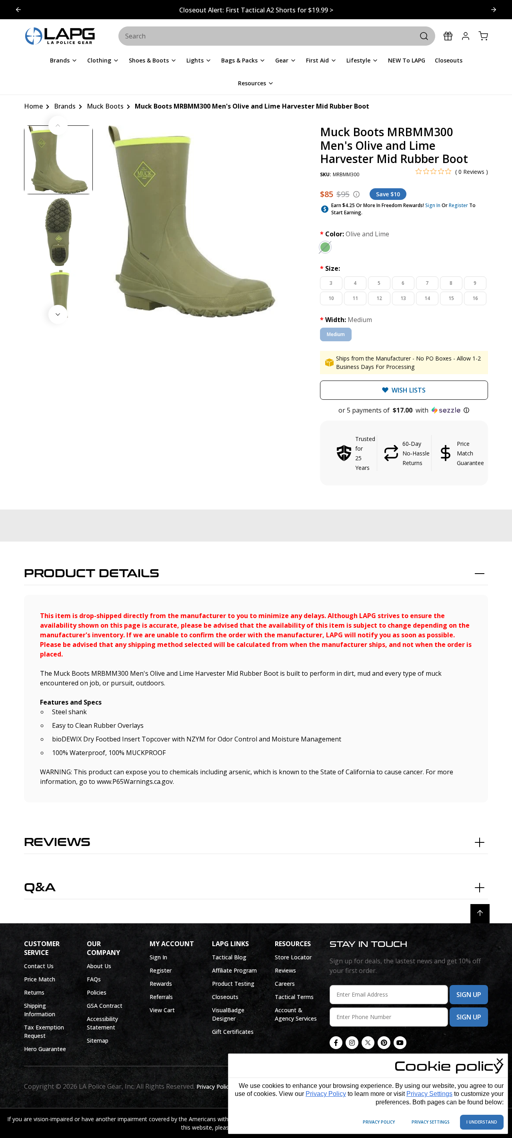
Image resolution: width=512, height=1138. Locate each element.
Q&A (40, 887)
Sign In (432, 205)
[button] (404, 410)
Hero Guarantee (45, 1049)
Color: (354, 234)
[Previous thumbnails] (58, 125)
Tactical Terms (294, 997)
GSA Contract (104, 1005)
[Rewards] (448, 36)
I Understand (481, 1122)
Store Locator (293, 957)
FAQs (94, 979)
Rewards (161, 983)
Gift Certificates (233, 1031)
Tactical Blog (229, 957)
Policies (96, 992)
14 (427, 298)
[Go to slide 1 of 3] (493, 9)
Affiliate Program (234, 970)
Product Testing (233, 983)
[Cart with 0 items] (483, 36)
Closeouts (225, 997)
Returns (34, 992)
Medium (336, 334)
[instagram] (352, 1042)
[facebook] (336, 1042)
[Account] (465, 36)
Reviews (57, 842)
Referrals (161, 997)
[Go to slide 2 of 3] (18, 9)
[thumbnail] (58, 160)
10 (331, 298)
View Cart (162, 1010)
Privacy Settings (429, 1093)
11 (355, 298)
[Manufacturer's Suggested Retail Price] (356, 194)
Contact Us (39, 966)
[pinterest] (384, 1042)
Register (458, 205)
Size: (330, 268)
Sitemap (97, 1040)
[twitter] (368, 1042)
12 (379, 298)
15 (451, 298)
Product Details (91, 573)
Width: (346, 319)
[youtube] (400, 1042)
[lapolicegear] (60, 36)
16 (475, 298)
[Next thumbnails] (58, 314)
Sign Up (468, 994)
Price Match (39, 979)
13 (403, 298)
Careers (285, 983)
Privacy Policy (326, 1093)
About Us (99, 966)
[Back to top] (480, 913)
